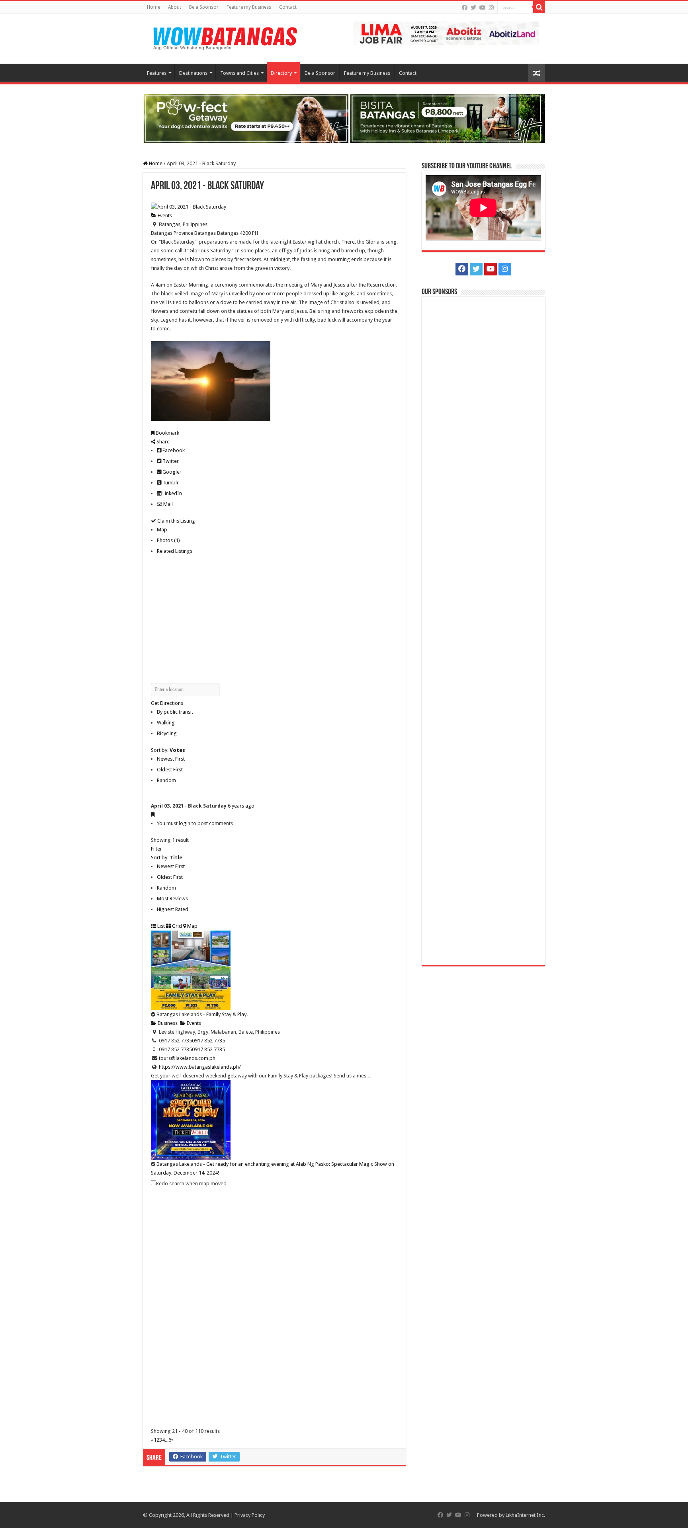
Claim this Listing (175, 521)
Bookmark (166, 433)
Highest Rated (172, 909)
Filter (156, 849)
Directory (281, 73)
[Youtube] (483, 7)
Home (153, 7)
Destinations (193, 73)
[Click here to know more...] (344, 118)
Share (162, 442)
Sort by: (168, 750)
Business (167, 1023)
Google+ (171, 472)
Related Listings (174, 551)
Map (162, 530)
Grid (176, 926)
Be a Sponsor (204, 7)
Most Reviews (172, 899)
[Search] (539, 7)
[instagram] (491, 7)
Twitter (170, 461)
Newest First (171, 759)
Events (164, 216)
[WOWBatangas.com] (224, 37)
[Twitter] (473, 7)
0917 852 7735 (208, 1041)
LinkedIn (171, 493)
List (160, 926)
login (184, 823)
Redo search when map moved (191, 1183)
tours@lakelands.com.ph (187, 1058)
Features (156, 73)
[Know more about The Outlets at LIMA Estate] (446, 33)
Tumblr (170, 483)
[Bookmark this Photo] (152, 815)
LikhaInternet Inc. (525, 1515)
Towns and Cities (239, 73)
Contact (288, 7)
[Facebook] (464, 7)
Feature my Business (249, 7)
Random (166, 780)
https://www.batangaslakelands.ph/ (200, 1067)
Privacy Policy (250, 1515)
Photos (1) (168, 540)
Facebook (173, 450)
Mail (167, 504)
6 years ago (241, 806)
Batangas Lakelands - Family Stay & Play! (202, 1014)
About (174, 7)
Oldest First (170, 770)
